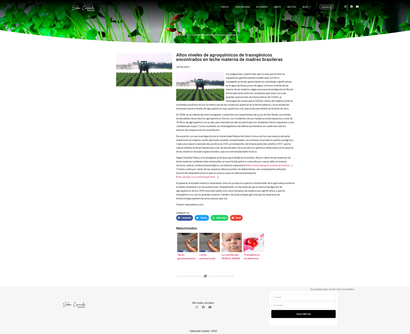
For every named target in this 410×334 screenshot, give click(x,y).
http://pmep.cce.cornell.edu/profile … (197, 176)
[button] (184, 218)
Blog (305, 7)
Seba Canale (83, 8)
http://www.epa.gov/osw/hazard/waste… (269, 165)
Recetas (291, 7)
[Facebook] (351, 6)
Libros (277, 7)
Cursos (224, 7)
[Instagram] (345, 6)
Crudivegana (242, 7)
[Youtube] (357, 6)
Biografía (261, 7)
